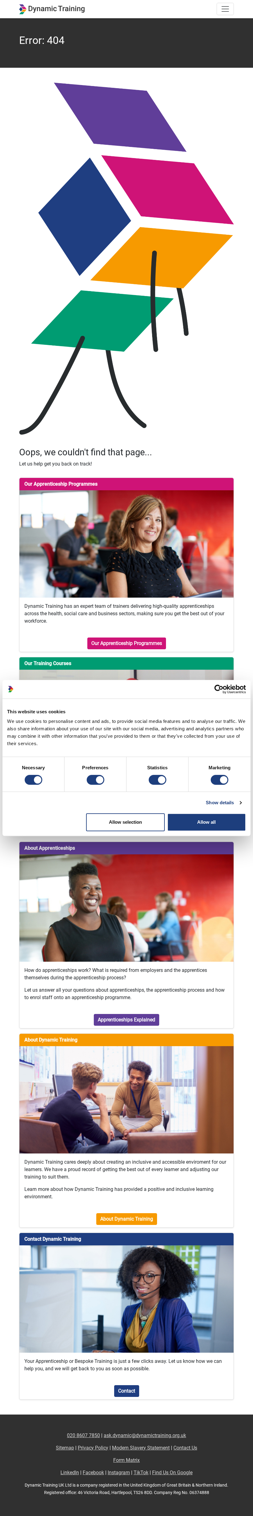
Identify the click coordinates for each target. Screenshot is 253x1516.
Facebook (93, 1472)
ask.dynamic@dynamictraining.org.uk (145, 1435)
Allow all (206, 822)
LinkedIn (69, 1472)
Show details (220, 802)
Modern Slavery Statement (141, 1448)
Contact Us (185, 1448)
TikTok (141, 1472)
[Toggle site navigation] (225, 9)
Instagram (119, 1472)
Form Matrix (126, 1460)
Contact (126, 1391)
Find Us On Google (172, 1472)
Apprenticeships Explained (126, 1020)
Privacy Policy (93, 1448)
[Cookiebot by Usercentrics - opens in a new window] (219, 689)
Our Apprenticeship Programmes (126, 643)
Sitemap (65, 1448)
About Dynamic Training (126, 1219)
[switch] (95, 780)
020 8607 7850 (83, 1435)
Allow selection (125, 822)
